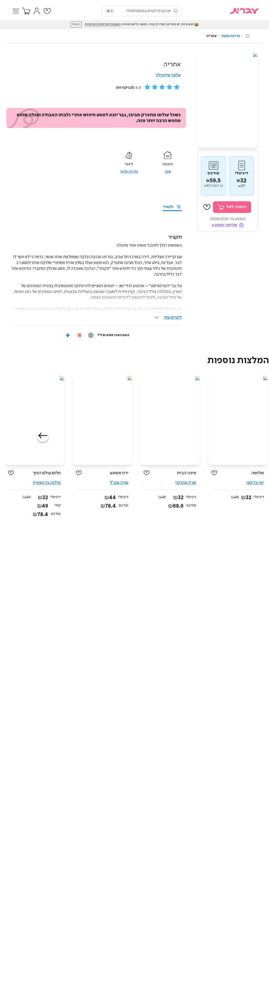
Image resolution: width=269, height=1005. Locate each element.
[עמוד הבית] (247, 35)
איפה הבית (186, 473)
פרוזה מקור (230, 36)
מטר (167, 171)
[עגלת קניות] (26, 11)
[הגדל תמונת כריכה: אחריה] (227, 100)
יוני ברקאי (255, 482)
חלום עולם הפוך (47, 473)
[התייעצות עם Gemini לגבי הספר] (67, 335)
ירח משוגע (119, 473)
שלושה (257, 473)
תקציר (168, 207)
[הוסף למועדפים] (207, 207)
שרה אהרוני (185, 482)
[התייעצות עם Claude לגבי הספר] (79, 335)
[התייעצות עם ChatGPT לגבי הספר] (90, 335)
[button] (16, 11)
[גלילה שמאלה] (43, 436)
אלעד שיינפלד (168, 75)
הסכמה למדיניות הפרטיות (103, 24)
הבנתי (76, 24)
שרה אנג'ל (119, 482)
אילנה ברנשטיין (47, 482)
